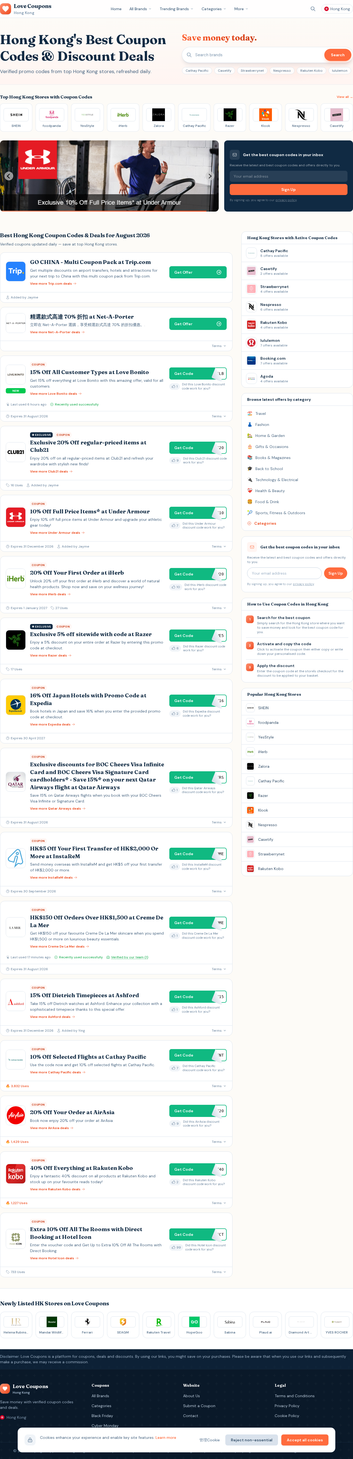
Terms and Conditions (295, 1395)
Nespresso (282, 70)
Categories (212, 8)
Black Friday (102, 1415)
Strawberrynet (252, 70)
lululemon (339, 70)
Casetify (224, 70)
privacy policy (286, 200)
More (239, 8)
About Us (191, 1395)
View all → (345, 97)
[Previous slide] (8, 176)
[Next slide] (209, 176)
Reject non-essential (251, 1439)
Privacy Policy (287, 1405)
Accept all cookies (305, 1439)
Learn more (166, 1437)
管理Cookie (209, 1439)
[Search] (313, 9)
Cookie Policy (287, 1415)
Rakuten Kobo (311, 70)
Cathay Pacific (197, 70)
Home (116, 8)
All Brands (138, 8)
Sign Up (288, 189)
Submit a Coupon (199, 1405)
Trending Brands (174, 8)
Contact (190, 1415)
